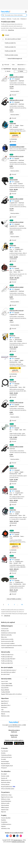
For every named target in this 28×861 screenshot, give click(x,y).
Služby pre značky (5, 803)
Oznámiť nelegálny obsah (7, 766)
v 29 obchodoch (13, 571)
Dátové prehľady (5, 805)
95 (22, 605)
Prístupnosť (4, 768)
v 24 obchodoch (13, 439)
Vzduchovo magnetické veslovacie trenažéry (11, 645)
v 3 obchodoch (13, 191)
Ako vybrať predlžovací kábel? (17, 147)
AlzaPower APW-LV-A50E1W (16, 77)
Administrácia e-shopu (6, 795)
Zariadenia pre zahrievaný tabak (8, 633)
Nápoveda (3, 812)
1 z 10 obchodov (13, 139)
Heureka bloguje (5, 761)
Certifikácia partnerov (6, 824)
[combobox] (14, 15)
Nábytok (3, 714)
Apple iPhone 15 (5, 701)
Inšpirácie (3, 826)
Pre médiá (3, 759)
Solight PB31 (13, 510)
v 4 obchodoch (13, 349)
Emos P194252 (13, 489)
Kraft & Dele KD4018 (14, 532)
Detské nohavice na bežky (7, 639)
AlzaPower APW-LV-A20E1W (16, 287)
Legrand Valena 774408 (6, 683)
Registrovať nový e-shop (7, 797)
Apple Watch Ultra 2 (5, 705)
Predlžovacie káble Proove (7, 654)
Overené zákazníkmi (5, 818)
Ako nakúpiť (4, 774)
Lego (2, 709)
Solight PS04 (13, 426)
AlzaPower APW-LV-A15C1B (16, 100)
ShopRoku (3, 820)
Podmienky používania (6, 755)
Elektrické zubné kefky (6, 635)
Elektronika (9, 19)
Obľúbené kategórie (7, 626)
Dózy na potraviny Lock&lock (7, 643)
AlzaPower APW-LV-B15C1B (16, 402)
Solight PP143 (13, 468)
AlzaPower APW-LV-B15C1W (16, 310)
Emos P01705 (13, 381)
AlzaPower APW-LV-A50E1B (16, 199)
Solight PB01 (13, 123)
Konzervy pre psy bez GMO (7, 641)
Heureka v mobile (5, 776)
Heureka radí (4, 778)
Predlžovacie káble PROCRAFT (8, 659)
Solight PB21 (13, 245)
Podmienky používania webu (18, 842)
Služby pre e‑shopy (5, 799)
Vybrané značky (5, 652)
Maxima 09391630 (5, 690)
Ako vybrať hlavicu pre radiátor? (8, 672)
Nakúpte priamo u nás (6, 780)
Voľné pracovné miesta (6, 757)
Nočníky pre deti (5, 631)
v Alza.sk (12, 88)
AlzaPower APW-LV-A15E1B (16, 447)
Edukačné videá (4, 810)
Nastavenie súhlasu (5, 782)
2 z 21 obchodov (13, 374)
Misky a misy (4, 637)
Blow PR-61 (12, 335)
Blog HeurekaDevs (5, 763)
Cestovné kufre (4, 628)
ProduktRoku (4, 822)
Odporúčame (5, 698)
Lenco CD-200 (4, 681)
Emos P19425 (13, 557)
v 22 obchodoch (13, 259)
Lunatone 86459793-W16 (6, 685)
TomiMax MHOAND (5, 692)
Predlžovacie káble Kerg (6, 661)
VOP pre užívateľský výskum (7, 789)
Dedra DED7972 (4, 688)
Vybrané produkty (6, 679)
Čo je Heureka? (4, 751)
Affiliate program (5, 807)
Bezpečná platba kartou (6, 786)
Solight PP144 (13, 356)
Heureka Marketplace (6, 801)
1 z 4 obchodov (13, 550)
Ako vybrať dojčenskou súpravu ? (8, 670)
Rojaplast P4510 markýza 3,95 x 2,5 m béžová (11, 694)
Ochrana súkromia (5, 784)
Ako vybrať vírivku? (5, 674)
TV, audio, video (15, 19)
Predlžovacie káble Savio (6, 657)
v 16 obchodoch (13, 279)
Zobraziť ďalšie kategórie (14, 58)
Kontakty (3, 753)
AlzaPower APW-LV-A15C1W (16, 156)
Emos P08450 (13, 266)
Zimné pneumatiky (5, 711)
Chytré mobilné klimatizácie (7, 647)
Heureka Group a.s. (17, 840)
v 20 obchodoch (13, 481)
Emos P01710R (13, 578)
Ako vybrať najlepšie (7, 667)
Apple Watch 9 (4, 703)
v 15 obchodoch (13, 395)
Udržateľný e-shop (5, 828)
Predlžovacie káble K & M (7, 663)
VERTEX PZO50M (14, 180)
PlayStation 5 (4, 707)
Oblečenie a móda (5, 716)
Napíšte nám (14, 732)
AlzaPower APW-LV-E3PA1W (16, 222)
